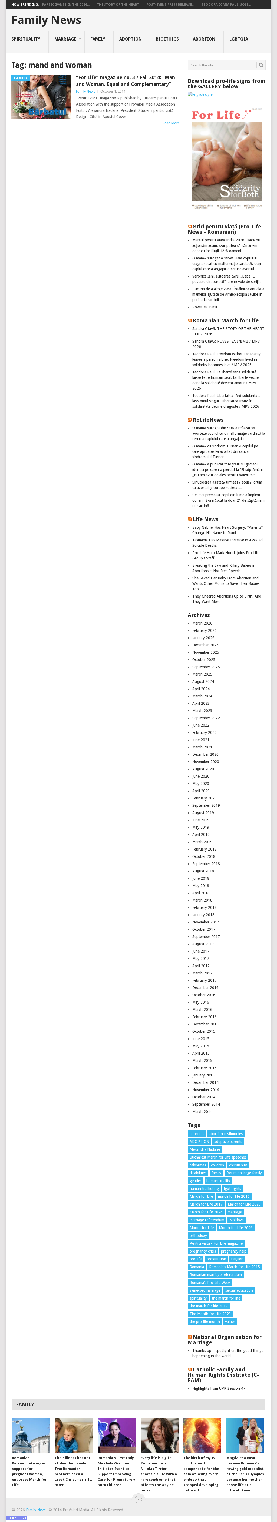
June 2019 (200, 820)
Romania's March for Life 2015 (234, 1267)
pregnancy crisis (203, 1251)
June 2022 (200, 725)
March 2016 (202, 1009)
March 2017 (202, 973)
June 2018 (200, 878)
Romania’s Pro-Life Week (210, 1282)
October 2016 (203, 995)
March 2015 (202, 1060)
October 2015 (203, 1031)
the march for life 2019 (209, 1306)
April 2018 (201, 893)
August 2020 (203, 769)
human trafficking (204, 1188)
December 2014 (205, 1082)
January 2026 (203, 638)
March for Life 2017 (206, 1204)
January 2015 (203, 1075)
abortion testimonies (226, 1134)
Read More (171, 123)
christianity (238, 1165)
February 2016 (204, 1017)
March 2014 (202, 1111)
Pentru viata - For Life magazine (216, 1243)
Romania (197, 1267)
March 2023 (202, 710)
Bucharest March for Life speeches (218, 1157)
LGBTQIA (238, 39)
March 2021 (202, 747)
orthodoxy (198, 1235)
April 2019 (201, 834)
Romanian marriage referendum (216, 1275)
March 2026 (202, 623)
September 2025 (206, 667)
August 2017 (203, 944)
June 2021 (200, 740)
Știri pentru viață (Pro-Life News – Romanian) (224, 229)
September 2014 (206, 1104)
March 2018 (202, 900)
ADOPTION (130, 39)
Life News (205, 519)
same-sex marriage (205, 1290)
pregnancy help (233, 1251)
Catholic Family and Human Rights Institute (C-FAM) (223, 1374)
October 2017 (203, 929)
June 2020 (200, 776)
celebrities (198, 1165)
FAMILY (97, 39)
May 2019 (200, 827)
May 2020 (200, 783)
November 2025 (205, 652)
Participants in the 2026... (66, 4)
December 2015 (205, 1024)
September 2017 (206, 936)
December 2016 (205, 988)
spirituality (198, 1298)
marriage (235, 1212)
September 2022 (206, 718)
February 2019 (204, 849)
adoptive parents (228, 1141)
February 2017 (204, 980)
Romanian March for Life (226, 320)
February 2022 (204, 732)
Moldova (236, 1220)
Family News (46, 20)
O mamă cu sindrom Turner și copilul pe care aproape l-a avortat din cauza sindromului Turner (225, 451)
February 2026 (204, 630)
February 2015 (204, 1068)
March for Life (201, 1196)
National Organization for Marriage (225, 1340)
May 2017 (200, 958)
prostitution (216, 1259)
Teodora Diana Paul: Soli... (226, 4)
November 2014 (205, 1090)
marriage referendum (207, 1220)
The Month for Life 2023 (210, 1314)
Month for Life (202, 1228)
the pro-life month (205, 1321)
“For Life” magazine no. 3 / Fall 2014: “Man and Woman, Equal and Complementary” (125, 81)
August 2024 (203, 681)
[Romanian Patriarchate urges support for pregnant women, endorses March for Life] (31, 1435)
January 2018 (203, 915)
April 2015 (201, 1053)
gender (195, 1181)
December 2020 (205, 754)
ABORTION (204, 39)
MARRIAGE (65, 39)
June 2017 (200, 951)
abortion (197, 1134)
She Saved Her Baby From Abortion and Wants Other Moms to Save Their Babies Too (225, 583)
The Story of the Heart (118, 4)
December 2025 (205, 645)
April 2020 (201, 791)
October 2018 (203, 856)
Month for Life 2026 (236, 1228)
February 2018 (204, 907)
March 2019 (202, 842)
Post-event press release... (170, 4)
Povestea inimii (204, 307)
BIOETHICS (167, 39)
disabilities (198, 1173)
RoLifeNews (208, 420)
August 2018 (203, 871)
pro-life (196, 1259)
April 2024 (201, 689)
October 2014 (203, 1097)
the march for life (226, 1298)
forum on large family (244, 1173)
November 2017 (205, 922)
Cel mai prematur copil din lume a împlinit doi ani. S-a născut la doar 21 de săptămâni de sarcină (228, 500)
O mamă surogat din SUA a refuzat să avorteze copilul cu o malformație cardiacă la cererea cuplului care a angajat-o (228, 433)
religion (237, 1259)
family (216, 1173)
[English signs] (200, 94)
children (217, 1165)
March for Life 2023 (244, 1204)
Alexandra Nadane (205, 1149)
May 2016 (200, 1002)
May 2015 (200, 1046)
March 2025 (202, 674)
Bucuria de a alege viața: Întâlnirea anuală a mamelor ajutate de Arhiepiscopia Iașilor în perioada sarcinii (228, 294)
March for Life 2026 (206, 1212)
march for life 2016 (234, 1196)
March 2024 (202, 696)
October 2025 (203, 659)
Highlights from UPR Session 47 (218, 1388)
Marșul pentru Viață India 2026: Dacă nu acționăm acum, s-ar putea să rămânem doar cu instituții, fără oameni (226, 245)
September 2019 (206, 805)
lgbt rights (232, 1188)
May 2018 (200, 885)
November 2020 (205, 762)
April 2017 (201, 966)
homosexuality (218, 1181)
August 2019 (203, 813)
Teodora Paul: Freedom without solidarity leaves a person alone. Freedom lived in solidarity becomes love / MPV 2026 (226, 359)
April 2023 (201, 703)
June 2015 (200, 1039)
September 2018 (206, 864)
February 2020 (204, 798)
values (230, 1321)
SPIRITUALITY (25, 39)
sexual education (239, 1290)
